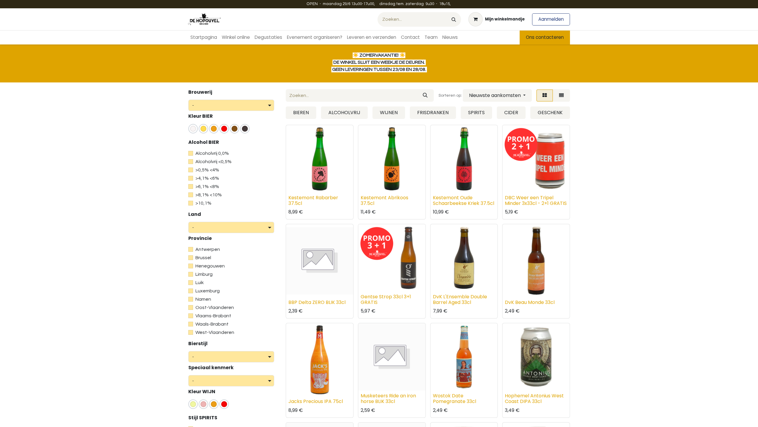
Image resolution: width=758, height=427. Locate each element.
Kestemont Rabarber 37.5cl (313, 200)
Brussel (203, 257)
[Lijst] (561, 95)
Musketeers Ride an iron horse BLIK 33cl (388, 398)
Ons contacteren (545, 37)
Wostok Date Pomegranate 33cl (454, 398)
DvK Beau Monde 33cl (530, 302)
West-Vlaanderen (214, 332)
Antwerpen (207, 249)
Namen (203, 299)
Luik (199, 282)
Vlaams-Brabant (213, 315)
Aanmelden (551, 19)
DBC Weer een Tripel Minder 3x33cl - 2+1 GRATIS (536, 200)
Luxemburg (207, 291)
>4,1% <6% (207, 178)
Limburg (204, 274)
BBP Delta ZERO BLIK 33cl (317, 302)
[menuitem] (203, 37)
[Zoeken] (454, 19)
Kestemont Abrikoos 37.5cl (384, 200)
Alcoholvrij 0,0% (212, 153)
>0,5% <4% (207, 170)
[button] (497, 95)
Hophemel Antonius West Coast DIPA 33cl (534, 398)
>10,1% (203, 203)
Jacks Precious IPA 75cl (315, 401)
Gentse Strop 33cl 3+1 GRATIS (386, 299)
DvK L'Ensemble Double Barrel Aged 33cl (460, 299)
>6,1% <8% (207, 186)
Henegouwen (210, 266)
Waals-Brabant (212, 324)
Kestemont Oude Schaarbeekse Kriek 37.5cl (463, 200)
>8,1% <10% (208, 194)
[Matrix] (544, 95)
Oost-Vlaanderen (214, 307)
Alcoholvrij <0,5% (213, 161)
